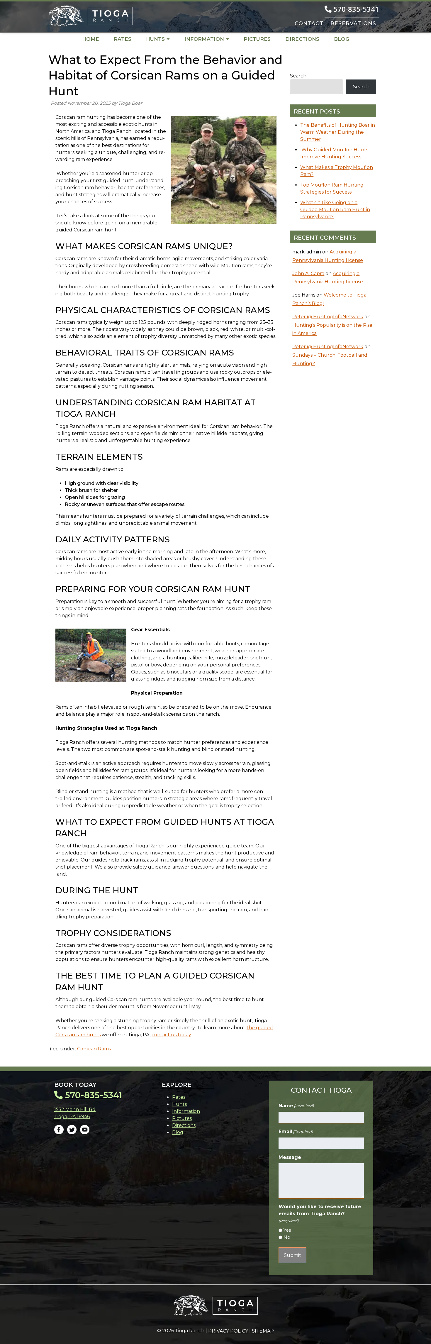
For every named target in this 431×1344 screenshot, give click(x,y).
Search (298, 76)
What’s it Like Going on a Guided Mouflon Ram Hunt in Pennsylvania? (335, 209)
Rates (122, 39)
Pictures (257, 39)
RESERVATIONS (353, 23)
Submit (292, 1255)
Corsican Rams (94, 1049)
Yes (287, 1230)
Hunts (155, 39)
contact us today (171, 1034)
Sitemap (263, 1331)
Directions (302, 39)
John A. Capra (308, 273)
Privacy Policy (228, 1331)
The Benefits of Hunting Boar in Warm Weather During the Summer (337, 132)
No (287, 1237)
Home (90, 39)
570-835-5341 (355, 9)
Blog (341, 39)
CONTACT (309, 23)
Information (204, 39)
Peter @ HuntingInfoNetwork (327, 316)
